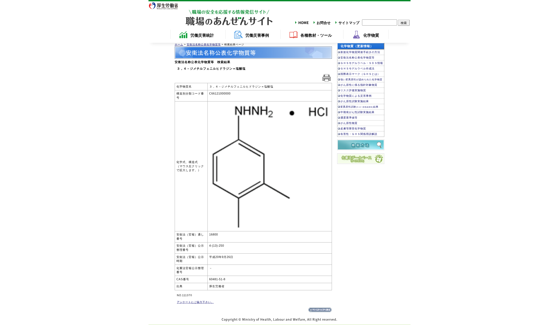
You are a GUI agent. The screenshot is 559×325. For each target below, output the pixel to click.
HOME (303, 22)
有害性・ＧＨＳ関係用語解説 (358, 134)
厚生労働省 (165, 5)
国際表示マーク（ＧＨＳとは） (360, 74)
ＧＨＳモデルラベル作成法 (357, 68)
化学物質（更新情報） (357, 46)
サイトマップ (348, 22)
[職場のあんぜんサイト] (210, 13)
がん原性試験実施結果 (354, 101)
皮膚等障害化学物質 (353, 128)
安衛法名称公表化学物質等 (204, 44)
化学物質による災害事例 (356, 95)
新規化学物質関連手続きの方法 (360, 52)
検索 (404, 23)
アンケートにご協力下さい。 (195, 302)
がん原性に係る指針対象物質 (358, 84)
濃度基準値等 (348, 117)
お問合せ (324, 22)
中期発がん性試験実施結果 (357, 112)
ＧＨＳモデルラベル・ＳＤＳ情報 (361, 63)
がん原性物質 (348, 123)
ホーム (179, 44)
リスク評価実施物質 (353, 90)
